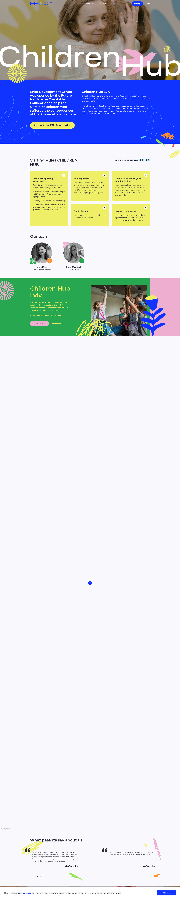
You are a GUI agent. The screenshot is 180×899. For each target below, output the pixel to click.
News (81, 4)
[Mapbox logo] (5, 829)
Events (87, 4)
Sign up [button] (39, 324)
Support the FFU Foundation (52, 125)
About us (95, 4)
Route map (56, 323)
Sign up (137, 4)
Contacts (104, 4)
